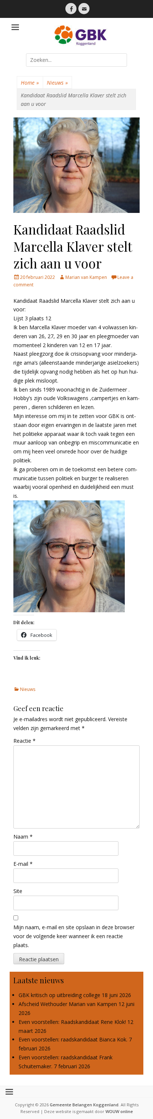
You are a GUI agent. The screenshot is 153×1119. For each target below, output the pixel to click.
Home (30, 82)
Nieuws (57, 82)
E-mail (23, 863)
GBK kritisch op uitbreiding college (59, 995)
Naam (23, 836)
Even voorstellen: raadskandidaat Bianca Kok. (73, 1039)
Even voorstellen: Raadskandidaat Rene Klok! (72, 1021)
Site (17, 891)
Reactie (24, 740)
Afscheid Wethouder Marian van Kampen (68, 1004)
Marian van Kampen (86, 277)
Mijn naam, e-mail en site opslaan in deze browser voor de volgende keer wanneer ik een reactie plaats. (73, 936)
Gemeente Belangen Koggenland (84, 1104)
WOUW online (119, 1111)
